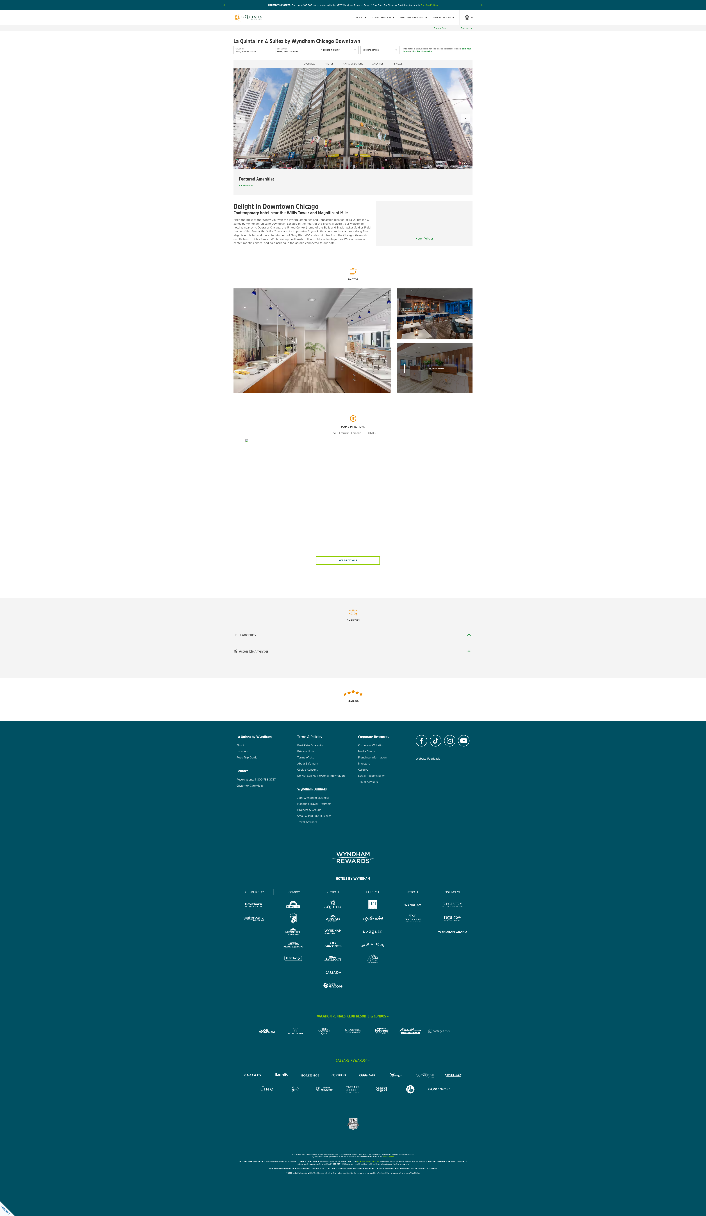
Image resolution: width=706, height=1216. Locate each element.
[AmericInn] (333, 946)
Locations (242, 751)
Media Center (366, 751)
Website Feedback (428, 758)
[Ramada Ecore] (333, 986)
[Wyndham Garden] (333, 932)
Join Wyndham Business (313, 797)
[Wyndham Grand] (452, 932)
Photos (329, 64)
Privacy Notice (306, 751)
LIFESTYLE (373, 892)
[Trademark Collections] (412, 919)
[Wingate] (333, 919)
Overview (309, 64)
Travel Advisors (307, 822)
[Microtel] (293, 932)
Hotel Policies (425, 238)
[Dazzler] (373, 932)
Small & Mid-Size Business (314, 816)
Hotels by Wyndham (353, 878)
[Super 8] (293, 919)
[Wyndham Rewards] (353, 857)
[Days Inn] (293, 905)
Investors (364, 763)
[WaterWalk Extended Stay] (253, 919)
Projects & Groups (309, 809)
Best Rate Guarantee (310, 745)
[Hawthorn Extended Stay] (253, 905)
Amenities (378, 64)
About (240, 745)
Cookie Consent (307, 769)
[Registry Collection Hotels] (452, 905)
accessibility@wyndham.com (368, 1161)
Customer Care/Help (249, 785)
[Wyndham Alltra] (373, 959)
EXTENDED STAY (253, 892)
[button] (224, 5)
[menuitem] (361, 17)
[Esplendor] (373, 919)
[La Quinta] (333, 905)
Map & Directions (353, 64)
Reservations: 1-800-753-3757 (256, 779)
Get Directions (348, 560)
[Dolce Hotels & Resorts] (452, 919)
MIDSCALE (333, 892)
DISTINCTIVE (453, 892)
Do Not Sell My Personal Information (321, 775)
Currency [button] (465, 28)
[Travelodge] (293, 959)
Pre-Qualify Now (429, 5)
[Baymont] (333, 959)
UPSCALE (413, 892)
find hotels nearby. (422, 51)
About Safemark (307, 763)
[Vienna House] (373, 946)
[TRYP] (373, 905)
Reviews (397, 64)
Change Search (441, 28)
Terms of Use (305, 757)
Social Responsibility (371, 775)
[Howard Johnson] (293, 946)
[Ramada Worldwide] (333, 972)
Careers (363, 769)
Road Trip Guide (246, 757)
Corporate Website (370, 745)
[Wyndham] (412, 905)
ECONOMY (293, 892)
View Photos (434, 368)
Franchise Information (372, 757)
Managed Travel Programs (314, 803)
